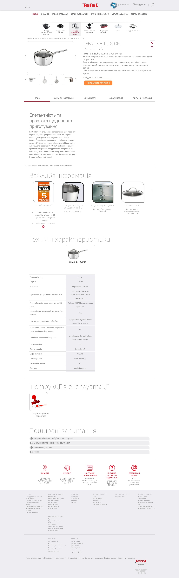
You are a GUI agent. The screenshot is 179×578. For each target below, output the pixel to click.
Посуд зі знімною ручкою (34, 501)
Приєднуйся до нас (86, 558)
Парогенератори (144, 501)
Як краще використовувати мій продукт (53, 438)
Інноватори (99, 558)
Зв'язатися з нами (54, 552)
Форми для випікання (33, 508)
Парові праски (142, 497)
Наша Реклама (75, 547)
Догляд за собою (122, 494)
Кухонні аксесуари (54, 521)
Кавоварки (74, 497)
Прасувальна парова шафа (146, 508)
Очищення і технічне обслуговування (52, 443)
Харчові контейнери (55, 527)
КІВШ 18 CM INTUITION (77, 262)
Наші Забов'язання (77, 543)
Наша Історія (75, 545)
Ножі (49, 523)
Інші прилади (52, 508)
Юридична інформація (126, 558)
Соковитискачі (53, 504)
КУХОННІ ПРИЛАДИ (60, 14)
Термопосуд (52, 525)
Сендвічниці (75, 499)
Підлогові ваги (120, 497)
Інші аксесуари (53, 531)
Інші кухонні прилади (100, 504)
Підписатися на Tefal (139, 4)
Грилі (94, 497)
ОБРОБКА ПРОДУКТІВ (80, 14)
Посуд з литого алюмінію (34, 506)
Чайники (73, 502)
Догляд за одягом (120, 14)
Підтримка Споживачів (35, 558)
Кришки (28, 510)
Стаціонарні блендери (56, 499)
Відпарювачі (142, 499)
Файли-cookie (110, 558)
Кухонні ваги (52, 519)
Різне (36, 452)
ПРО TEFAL (141, 567)
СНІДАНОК (45, 14)
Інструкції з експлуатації (57, 546)
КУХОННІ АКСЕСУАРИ (100, 14)
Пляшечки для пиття (55, 529)
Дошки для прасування (145, 506)
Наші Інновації (75, 541)
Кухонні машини (53, 506)
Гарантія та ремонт (55, 544)
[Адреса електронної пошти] (152, 47)
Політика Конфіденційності (56, 558)
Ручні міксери (52, 502)
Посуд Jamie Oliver (32, 512)
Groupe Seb (72, 558)
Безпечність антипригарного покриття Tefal (76, 551)
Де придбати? (53, 550)
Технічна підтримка (43, 447)
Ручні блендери (53, 501)
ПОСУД (35, 14)
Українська (124, 5)
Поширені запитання (55, 548)
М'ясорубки (52, 497)
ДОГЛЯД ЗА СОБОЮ (139, 14)
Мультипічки (97, 502)
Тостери (74, 501)
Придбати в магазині (98, 83)
